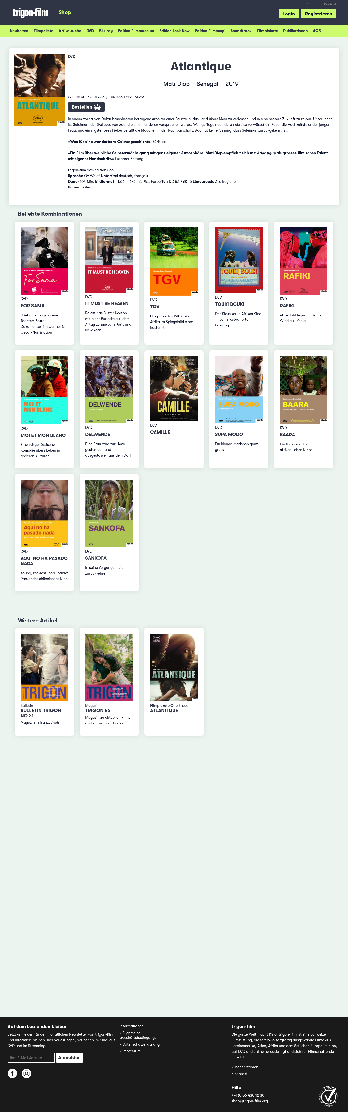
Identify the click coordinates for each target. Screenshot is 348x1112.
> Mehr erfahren (245, 1067)
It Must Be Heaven (107, 303)
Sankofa (96, 558)
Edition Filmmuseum (136, 31)
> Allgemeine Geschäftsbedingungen (139, 1035)
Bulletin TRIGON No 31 (41, 713)
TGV (155, 306)
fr (308, 4)
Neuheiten (19, 31)
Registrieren (318, 14)
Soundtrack (241, 31)
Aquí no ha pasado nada (44, 561)
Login (288, 14)
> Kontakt (240, 1074)
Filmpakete (43, 31)
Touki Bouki (229, 304)
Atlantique (164, 710)
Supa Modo (229, 434)
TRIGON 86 (97, 710)
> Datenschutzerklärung (140, 1044)
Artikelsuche (70, 31)
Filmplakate (267, 31)
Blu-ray (106, 31)
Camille (160, 432)
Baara (287, 434)
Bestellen (83, 107)
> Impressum (130, 1051)
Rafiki (287, 305)
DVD (90, 31)
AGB (317, 31)
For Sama (33, 305)
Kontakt (330, 4)
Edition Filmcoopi (210, 31)
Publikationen (295, 31)
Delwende (97, 434)
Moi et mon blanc (43, 435)
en (316, 4)
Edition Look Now (174, 31)
